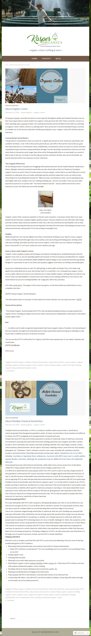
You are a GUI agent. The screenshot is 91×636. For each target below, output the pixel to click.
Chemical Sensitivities (39, 362)
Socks (7, 268)
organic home (22, 594)
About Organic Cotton (16, 109)
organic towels (53, 594)
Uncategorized (11, 105)
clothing (20, 254)
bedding (39, 563)
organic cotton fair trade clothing (68, 365)
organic (73, 362)
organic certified (18, 365)
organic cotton (31, 365)
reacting (24, 124)
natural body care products (39, 592)
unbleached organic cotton (26, 368)
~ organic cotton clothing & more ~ (45, 50)
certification (17, 285)
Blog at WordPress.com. (45, 632)
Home (34, 59)
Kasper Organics (14, 118)
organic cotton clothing (46, 365)
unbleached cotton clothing (30, 597)
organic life (32, 594)
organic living (10, 368)
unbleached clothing (67, 594)
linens (38, 254)
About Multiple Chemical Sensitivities (24, 421)
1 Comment (9, 371)
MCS (82, 589)
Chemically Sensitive (56, 362)
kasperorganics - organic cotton (33, 112)
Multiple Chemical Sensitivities (17, 592)
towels (26, 254)
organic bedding (73, 592)
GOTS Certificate (12, 345)
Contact (46, 59)
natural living (55, 592)
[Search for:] (45, 618)
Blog (58, 59)
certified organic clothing (21, 362)
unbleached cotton (12, 597)
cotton (67, 362)
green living (74, 589)
